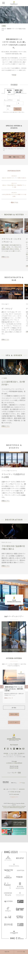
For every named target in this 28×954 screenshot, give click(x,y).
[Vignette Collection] (8, 870)
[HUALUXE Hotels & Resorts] (20, 885)
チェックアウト (8, 100)
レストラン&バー (13, 722)
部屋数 (8, 106)
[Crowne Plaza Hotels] (8, 894)
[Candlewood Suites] (14, 932)
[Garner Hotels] (20, 909)
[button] (11, 373)
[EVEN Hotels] (8, 901)
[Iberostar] (20, 894)
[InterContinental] (14, 865)
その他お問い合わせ (14, 797)
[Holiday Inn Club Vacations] (20, 924)
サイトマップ (9, 755)
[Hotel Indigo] (7, 877)
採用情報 (6, 753)
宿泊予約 (9, 90)
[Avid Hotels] (8, 917)
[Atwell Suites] (19, 917)
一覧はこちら (14, 202)
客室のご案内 (13, 714)
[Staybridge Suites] (8, 924)
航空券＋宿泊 (18, 91)
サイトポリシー (18, 755)
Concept (14, 75)
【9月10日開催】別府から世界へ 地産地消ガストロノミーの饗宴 (14, 149)
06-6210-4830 (16, 794)
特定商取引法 (21, 753)
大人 (18, 100)
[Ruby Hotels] (8, 885)
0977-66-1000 (15, 766)
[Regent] (20, 858)
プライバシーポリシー (8, 756)
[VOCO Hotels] (20, 877)
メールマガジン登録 (20, 756)
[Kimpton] (20, 870)
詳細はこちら (3, 24)
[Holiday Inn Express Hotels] (20, 901)
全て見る (14, 707)
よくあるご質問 (13, 753)
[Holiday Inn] (8, 909)
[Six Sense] (8, 858)
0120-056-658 (21, 789)
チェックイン (11, 94)
